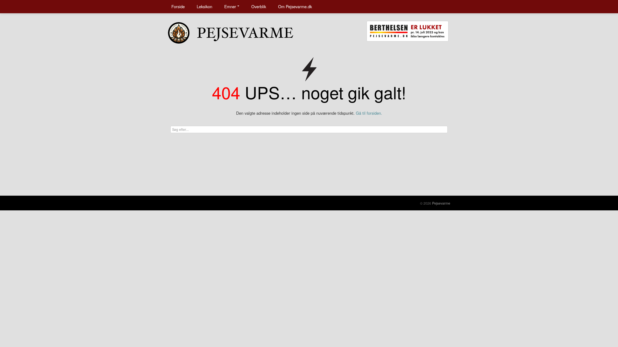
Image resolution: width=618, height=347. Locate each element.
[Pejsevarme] (240, 31)
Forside (178, 6)
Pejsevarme (441, 203)
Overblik (258, 6)
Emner (230, 6)
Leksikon (204, 6)
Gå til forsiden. (369, 113)
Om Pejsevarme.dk (295, 6)
